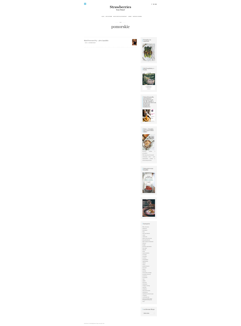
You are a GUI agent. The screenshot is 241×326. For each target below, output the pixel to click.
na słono (144, 258)
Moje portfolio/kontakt (120, 16)
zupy (143, 301)
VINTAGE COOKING (137, 16)
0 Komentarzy (92, 42)
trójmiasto (144, 284)
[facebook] (152, 4)
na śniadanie (145, 259)
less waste (144, 248)
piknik (143, 269)
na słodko (144, 256)
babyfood (144, 228)
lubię (143, 251)
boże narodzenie (146, 233)
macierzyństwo (145, 253)
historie (144, 243)
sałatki (143, 281)
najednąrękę (145, 261)
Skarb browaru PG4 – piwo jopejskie (96, 40)
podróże (144, 271)
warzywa (144, 287)
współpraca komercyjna (147, 294)
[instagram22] (154, 4)
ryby (143, 279)
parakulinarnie (145, 266)
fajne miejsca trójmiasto (147, 241)
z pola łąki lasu (145, 297)
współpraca (145, 292)
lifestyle (144, 250)
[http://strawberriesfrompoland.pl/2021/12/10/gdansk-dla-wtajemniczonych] (148, 81)
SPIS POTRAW (109, 16)
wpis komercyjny (146, 290)
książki (144, 245)
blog (86, 42)
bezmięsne (144, 230)
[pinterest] (156, 4)
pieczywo (144, 268)
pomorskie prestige (146, 272)
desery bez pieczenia (147, 238)
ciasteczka (144, 237)
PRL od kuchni (145, 227)
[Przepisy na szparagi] (148, 52)
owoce (143, 264)
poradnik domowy (146, 274)
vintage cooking (146, 286)
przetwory (144, 276)
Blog (103, 16)
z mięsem (144, 295)
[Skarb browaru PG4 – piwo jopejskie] (134, 42)
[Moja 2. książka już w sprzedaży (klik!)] (148, 142)
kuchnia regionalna (146, 246)
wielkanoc (144, 289)
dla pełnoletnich (146, 240)
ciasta (143, 235)
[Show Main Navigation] (85, 4)
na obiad (144, 255)
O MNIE (129, 16)
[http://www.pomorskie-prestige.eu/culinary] (148, 208)
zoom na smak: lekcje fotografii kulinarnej (147, 299)
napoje (144, 263)
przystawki (144, 277)
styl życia (144, 282)
